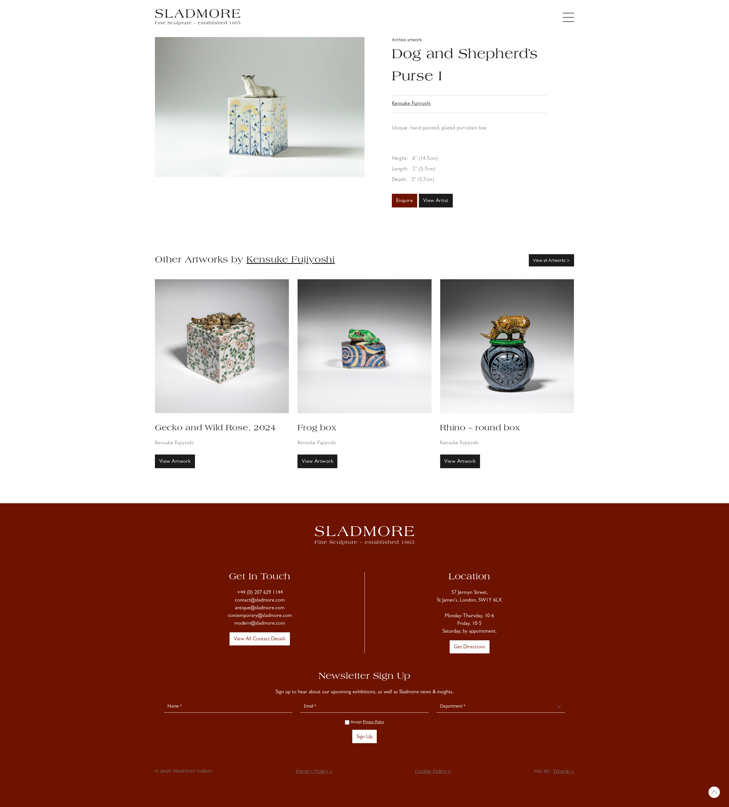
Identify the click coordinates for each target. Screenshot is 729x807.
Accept (366, 722)
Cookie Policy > (433, 771)
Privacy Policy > (314, 771)
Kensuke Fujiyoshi (411, 104)
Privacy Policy (373, 722)
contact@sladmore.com (260, 600)
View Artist (436, 201)
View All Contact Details (260, 639)
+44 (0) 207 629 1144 (260, 593)
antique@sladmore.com (259, 608)
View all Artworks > (551, 261)
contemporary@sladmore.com (260, 616)
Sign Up (364, 737)
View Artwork (175, 461)
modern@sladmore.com (259, 623)
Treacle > (563, 771)
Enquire (404, 201)
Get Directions (469, 647)
